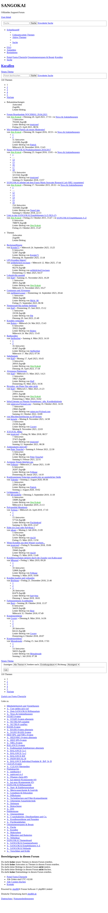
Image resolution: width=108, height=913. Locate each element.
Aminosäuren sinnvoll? (17, 447)
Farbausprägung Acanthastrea (20, 601)
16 (13, 165)
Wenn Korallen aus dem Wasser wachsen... (26, 542)
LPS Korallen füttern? (16, 260)
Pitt (31, 315)
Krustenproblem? (14, 638)
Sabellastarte (12, 356)
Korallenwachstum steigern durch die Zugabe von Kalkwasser (34, 558)
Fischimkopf (35, 522)
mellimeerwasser (18, 293)
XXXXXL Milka (14, 432)
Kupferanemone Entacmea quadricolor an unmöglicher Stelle (34, 477)
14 (13, 160)
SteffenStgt (16, 338)
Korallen (7, 66)
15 (13, 162)
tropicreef (34, 124)
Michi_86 (34, 300)
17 (13, 167)
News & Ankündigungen (67, 117)
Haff (13, 278)
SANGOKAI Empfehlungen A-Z (72, 218)
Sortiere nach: (33, 664)
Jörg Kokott (16, 117)
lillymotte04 (16, 495)
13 (13, 195)
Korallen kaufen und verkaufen (20, 578)
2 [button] (7, 87)
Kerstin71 (15, 247)
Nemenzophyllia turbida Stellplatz (22, 305)
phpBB (15, 889)
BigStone (15, 580)
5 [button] (7, 95)
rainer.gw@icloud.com (21, 404)
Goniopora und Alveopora (18, 290)
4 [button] (7, 92)
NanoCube (35, 210)
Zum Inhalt (6, 17)
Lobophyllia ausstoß (16, 275)
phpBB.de (32, 894)
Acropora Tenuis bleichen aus (20, 462)
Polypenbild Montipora (17, 507)
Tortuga (14, 510)
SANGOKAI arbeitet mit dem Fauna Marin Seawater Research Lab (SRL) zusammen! (45, 182)
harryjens (34, 595)
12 (13, 192)
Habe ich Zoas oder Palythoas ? (21, 527)
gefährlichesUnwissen (20, 262)
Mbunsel (14, 560)
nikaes (13, 530)
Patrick (33, 145)
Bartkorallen (12, 336)
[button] (10, 97)
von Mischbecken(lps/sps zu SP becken (24, 416)
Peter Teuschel (17, 449)
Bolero (14, 323)
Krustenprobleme (14, 616)
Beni (13, 603)
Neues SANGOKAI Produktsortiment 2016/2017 (29, 150)
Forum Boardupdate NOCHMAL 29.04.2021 (27, 114)
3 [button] (7, 90)
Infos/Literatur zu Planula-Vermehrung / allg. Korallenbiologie (34, 401)
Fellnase (14, 464)
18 (13, 170)
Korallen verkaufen (15, 321)
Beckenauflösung (14, 245)
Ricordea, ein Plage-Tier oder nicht (22, 386)
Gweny (33, 426)
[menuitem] (23, 35)
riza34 (33, 537)
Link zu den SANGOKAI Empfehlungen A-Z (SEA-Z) (31, 215)
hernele (14, 419)
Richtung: (62, 664)
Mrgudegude (16, 641)
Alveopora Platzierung (17, 371)
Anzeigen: (8, 664)
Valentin (14, 479)
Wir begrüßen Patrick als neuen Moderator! (26, 129)
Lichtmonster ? (13, 492)
